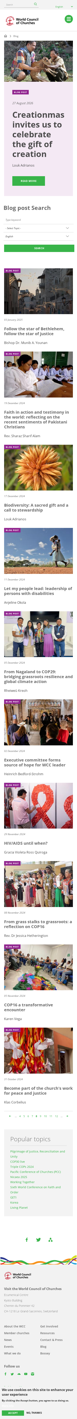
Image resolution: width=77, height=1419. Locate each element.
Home (5, 36)
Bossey (45, 1353)
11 (50, 1116)
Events (9, 1346)
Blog (43, 1346)
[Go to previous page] (10, 1116)
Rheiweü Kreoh (16, 690)
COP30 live (17, 1162)
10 (45, 1116)
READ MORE (29, 181)
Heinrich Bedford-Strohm (23, 774)
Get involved (49, 1326)
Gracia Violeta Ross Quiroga (25, 852)
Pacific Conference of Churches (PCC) (35, 1172)
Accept (13, 1413)
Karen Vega (13, 1019)
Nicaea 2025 (18, 1177)
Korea (14, 1202)
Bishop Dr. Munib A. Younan (25, 342)
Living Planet (19, 1208)
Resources (47, 1333)
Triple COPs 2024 (22, 1167)
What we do (12, 1353)
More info (8, 1405)
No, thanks (34, 1412)
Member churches (16, 1333)
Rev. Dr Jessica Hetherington (26, 935)
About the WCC (14, 1326)
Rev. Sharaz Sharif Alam (22, 436)
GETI (13, 1197)
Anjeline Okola (15, 602)
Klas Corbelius (15, 1102)
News (8, 1340)
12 (56, 1116)
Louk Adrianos (23, 165)
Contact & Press (51, 1340)
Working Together (22, 1182)
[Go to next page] (66, 1116)
